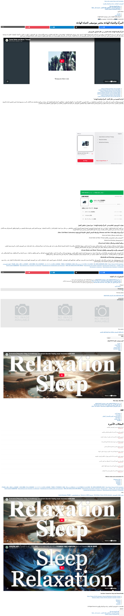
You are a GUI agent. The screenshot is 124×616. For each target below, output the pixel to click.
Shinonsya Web (117, 479)
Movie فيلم (118, 417)
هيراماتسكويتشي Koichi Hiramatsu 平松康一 (69, 495)
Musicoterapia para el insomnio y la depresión (113, 267)
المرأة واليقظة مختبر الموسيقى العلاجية (115, 427)
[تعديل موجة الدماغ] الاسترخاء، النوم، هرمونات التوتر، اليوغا (110, 451)
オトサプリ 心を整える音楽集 (52, 264)
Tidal (119, 350)
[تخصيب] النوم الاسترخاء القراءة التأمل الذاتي (113, 446)
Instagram (118, 482)
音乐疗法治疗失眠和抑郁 (12, 265)
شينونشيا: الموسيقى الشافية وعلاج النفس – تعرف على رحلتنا (106, 612)
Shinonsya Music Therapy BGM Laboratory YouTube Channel (106, 597)
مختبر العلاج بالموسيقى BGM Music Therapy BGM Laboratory (108, 495)
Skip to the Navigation (118, 1)
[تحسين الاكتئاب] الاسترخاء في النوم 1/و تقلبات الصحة (112, 437)
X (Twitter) (118, 480)
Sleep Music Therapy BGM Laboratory (114, 487)
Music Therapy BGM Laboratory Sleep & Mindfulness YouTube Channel (104, 596)
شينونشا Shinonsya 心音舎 (87, 495)
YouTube (118, 346)
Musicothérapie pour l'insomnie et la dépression (28, 488)
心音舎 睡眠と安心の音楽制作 (36, 264)
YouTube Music (117, 348)
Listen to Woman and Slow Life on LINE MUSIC (109, 96)
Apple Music (118, 345)
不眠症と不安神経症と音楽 (68, 264)
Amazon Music (117, 347)
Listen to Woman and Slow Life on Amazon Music (109, 92)
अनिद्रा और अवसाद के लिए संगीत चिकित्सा (74, 265)
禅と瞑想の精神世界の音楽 (100, 264)
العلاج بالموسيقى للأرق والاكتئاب (115, 488)
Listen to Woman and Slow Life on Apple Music (110, 89)
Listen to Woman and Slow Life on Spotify (111, 88)
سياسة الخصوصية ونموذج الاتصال (113, 614)
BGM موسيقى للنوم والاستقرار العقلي (111, 416)
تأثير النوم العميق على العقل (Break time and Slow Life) (107, 282)
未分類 (119, 420)
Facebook (118, 483)
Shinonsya (118, 600)
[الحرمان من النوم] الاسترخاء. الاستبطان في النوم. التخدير (111, 461)
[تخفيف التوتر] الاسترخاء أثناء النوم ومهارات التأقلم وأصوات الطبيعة (109, 456)
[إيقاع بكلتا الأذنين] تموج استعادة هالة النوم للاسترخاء (112, 441)
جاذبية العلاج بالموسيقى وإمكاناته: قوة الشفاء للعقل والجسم (111, 332)
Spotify (119, 343)
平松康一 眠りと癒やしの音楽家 (20, 264)
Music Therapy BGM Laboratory (115, 264)
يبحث (108, 337)
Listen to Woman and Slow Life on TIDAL (111, 95)
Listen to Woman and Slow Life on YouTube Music (109, 93)
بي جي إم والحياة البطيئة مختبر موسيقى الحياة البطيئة (108, 279)
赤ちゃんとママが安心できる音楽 (84, 264)
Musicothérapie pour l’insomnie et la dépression (30, 265)
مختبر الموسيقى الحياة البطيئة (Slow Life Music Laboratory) (106, 281)
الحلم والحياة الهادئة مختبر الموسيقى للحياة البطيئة (113, 295)
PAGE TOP (120, 596)
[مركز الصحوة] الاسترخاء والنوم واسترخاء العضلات (112, 470)
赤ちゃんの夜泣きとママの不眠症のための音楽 (78, 487)
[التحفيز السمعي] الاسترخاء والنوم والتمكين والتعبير (112, 432)
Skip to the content (108, 1)
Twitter (119, 602)
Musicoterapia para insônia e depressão (93, 265)
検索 (122, 336)
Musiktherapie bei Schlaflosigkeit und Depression (53, 265)
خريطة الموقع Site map (115, 611)
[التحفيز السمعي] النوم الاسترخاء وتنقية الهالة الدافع (112, 466)
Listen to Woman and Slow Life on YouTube (110, 91)
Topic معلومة (117, 419)
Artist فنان (118, 414)
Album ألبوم (118, 286)
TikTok (119, 484)
